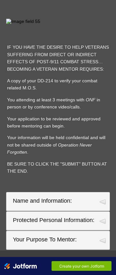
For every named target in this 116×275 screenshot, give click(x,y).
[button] (58, 201)
